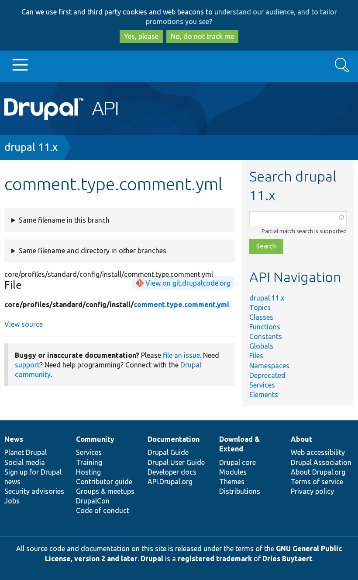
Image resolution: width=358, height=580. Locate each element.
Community (95, 439)
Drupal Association (321, 462)
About (301, 439)
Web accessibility (318, 452)
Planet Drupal (25, 452)
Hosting (88, 472)
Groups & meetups (105, 491)
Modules (233, 472)
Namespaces (269, 366)
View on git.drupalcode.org (188, 283)
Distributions (239, 491)
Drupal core (237, 462)
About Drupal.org (318, 472)
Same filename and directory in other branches (92, 251)
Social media (24, 462)
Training (89, 462)
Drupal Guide (168, 452)
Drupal (152, 559)
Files (256, 356)
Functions (264, 327)
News (13, 439)
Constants (265, 336)
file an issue (181, 355)
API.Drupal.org (170, 482)
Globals (261, 346)
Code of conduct (102, 510)
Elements (263, 394)
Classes (261, 317)
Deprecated (267, 375)
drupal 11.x (31, 147)
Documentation (174, 439)
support (27, 365)
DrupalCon (93, 501)
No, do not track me (202, 36)
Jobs (12, 501)
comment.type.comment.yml (181, 304)
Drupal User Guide (176, 462)
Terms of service (317, 482)
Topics (260, 307)
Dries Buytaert (287, 559)
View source (23, 324)
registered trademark (215, 559)
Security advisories (34, 491)
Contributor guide (104, 482)
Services (262, 385)
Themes (231, 482)
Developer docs (172, 472)
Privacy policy (312, 491)
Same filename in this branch (64, 220)
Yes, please (141, 36)
